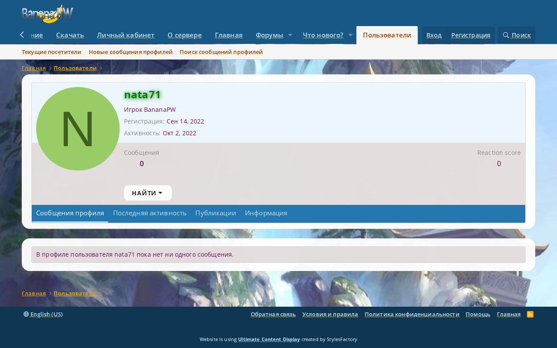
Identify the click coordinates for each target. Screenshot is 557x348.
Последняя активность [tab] (150, 212)
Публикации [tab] (215, 212)
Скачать (70, 34)
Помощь (478, 314)
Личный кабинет (125, 34)
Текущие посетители (52, 52)
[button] (290, 35)
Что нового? (323, 34)
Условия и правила (330, 314)
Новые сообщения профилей (131, 52)
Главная (229, 34)
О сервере (184, 34)
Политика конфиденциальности (412, 314)
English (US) (46, 314)
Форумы (269, 34)
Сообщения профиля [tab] (70, 212)
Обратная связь (273, 314)
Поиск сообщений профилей (221, 52)
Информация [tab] (266, 212)
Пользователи (387, 34)
